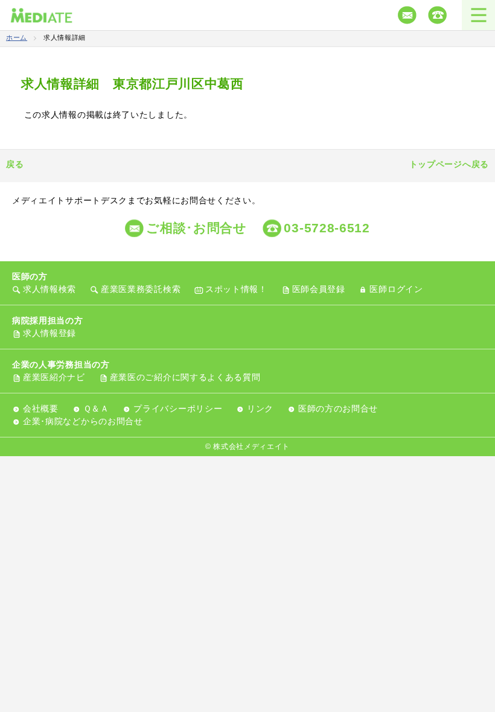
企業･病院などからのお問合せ (83, 421)
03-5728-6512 (326, 228)
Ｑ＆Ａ (96, 408)
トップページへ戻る (449, 164)
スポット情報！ (236, 289)
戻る (15, 164)
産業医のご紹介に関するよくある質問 (185, 377)
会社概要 (41, 408)
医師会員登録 (318, 289)
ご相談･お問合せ (196, 228)
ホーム (16, 37)
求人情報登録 (49, 333)
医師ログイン (396, 289)
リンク (260, 408)
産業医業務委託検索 (140, 289)
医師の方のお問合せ (338, 408)
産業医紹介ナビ (54, 377)
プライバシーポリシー (177, 408)
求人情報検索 (49, 289)
